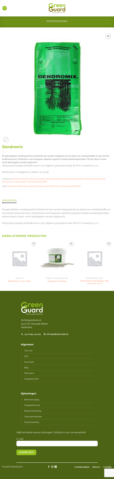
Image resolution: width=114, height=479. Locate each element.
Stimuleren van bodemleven (14, 182)
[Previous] (2, 265)
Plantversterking (98, 179)
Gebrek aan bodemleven (73, 179)
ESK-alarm (29, 373)
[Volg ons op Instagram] (52, 467)
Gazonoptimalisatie (54, 179)
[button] (4, 8)
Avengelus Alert (31, 379)
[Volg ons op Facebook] (49, 467)
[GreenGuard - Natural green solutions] (57, 8)
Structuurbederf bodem (37, 182)
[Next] (112, 265)
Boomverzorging (57, 21)
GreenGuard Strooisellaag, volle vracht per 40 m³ (94, 282)
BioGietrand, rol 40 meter (19, 281)
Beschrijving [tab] (9, 203)
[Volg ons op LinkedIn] (55, 467)
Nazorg (87, 179)
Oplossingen (28, 393)
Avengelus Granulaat (57, 281)
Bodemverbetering (21, 179)
